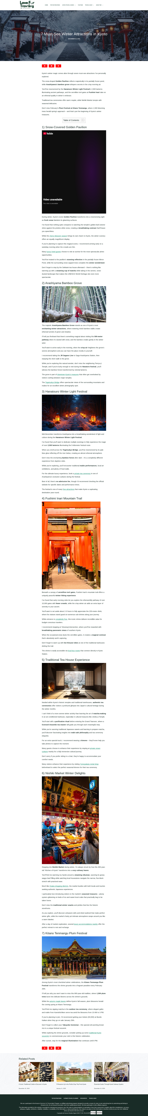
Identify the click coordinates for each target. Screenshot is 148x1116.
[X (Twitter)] (51, 65)
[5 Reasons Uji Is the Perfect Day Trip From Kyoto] (74, 1072)
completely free (61, 619)
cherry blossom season (58, 236)
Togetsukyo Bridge (52, 382)
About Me (98, 5)
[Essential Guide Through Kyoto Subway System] (111, 1072)
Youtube (80, 5)
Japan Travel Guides (68, 5)
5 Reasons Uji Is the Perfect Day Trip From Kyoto (71, 1084)
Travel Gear (88, 5)
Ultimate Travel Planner (71, 1098)
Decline (99, 1113)
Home (46, 5)
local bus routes (74, 651)
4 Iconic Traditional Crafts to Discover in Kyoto (33, 1084)
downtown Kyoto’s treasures (68, 374)
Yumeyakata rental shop (89, 764)
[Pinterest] (58, 65)
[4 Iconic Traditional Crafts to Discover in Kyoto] (36, 1072)
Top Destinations (55, 5)
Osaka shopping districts (59, 886)
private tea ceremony (82, 473)
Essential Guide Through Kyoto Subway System (108, 1084)
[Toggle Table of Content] (82, 120)
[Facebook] (44, 65)
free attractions (68, 489)
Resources (83, 1098)
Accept (93, 1113)
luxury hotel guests (54, 252)
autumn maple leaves (58, 1001)
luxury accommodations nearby (86, 924)
